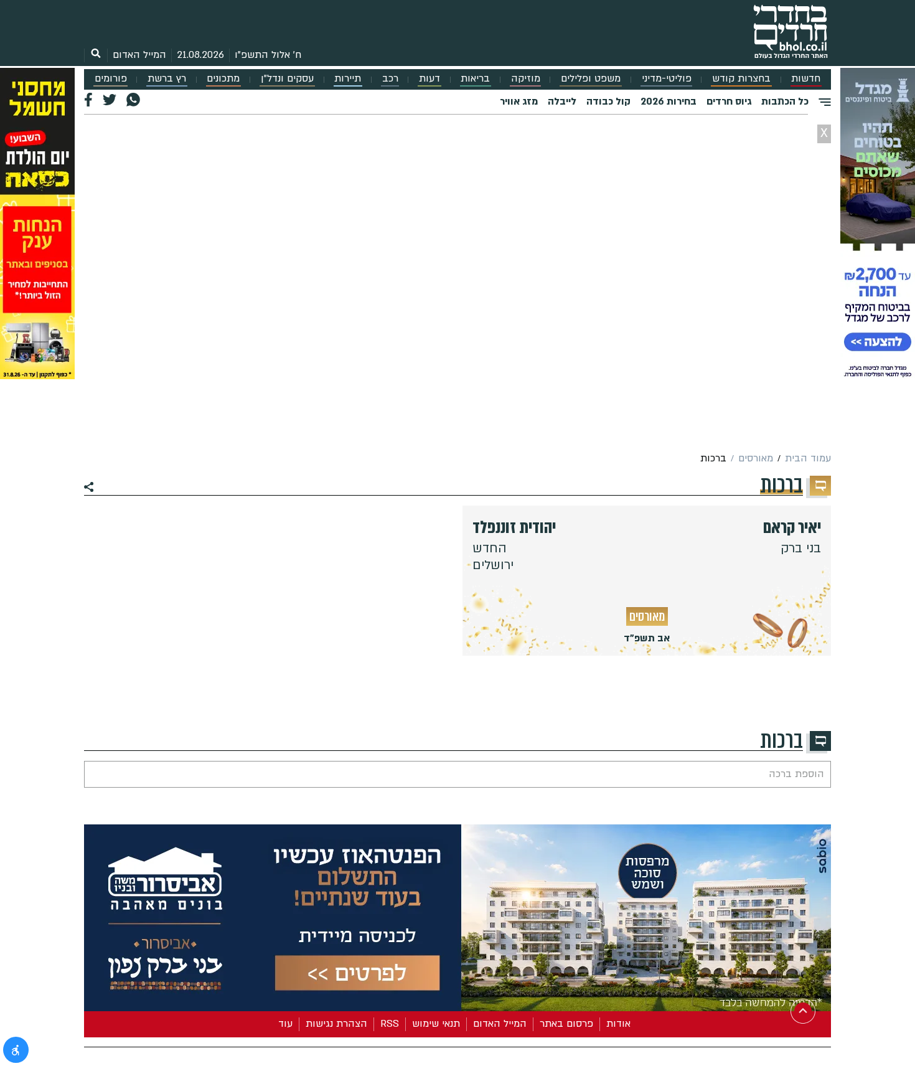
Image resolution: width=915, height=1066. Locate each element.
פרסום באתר (566, 1024)
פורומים (111, 78)
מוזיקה (525, 78)
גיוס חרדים (728, 101)
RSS (389, 1024)
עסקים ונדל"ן (287, 78)
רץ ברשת (167, 78)
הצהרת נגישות (336, 1024)
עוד (285, 1024)
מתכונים (223, 78)
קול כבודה (608, 101)
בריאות (475, 78)
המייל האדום (139, 55)
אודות (618, 1024)
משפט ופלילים (591, 78)
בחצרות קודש (741, 78)
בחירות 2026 (668, 101)
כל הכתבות (785, 101)
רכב (390, 78)
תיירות (347, 78)
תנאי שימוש (436, 1024)
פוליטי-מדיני (667, 78)
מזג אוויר (519, 101)
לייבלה (562, 101)
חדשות (805, 78)
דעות (429, 78)
